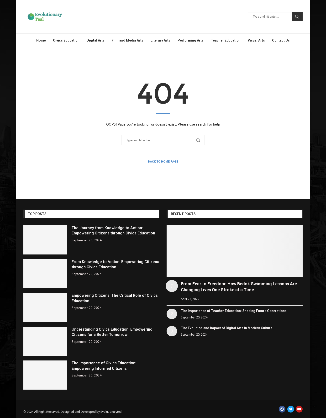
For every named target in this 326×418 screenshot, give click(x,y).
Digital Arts (96, 40)
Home (41, 40)
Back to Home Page (163, 161)
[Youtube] (299, 409)
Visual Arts (256, 40)
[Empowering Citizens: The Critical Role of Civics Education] (45, 307)
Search (297, 16)
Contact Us (281, 40)
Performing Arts (191, 40)
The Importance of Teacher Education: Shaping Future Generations (234, 311)
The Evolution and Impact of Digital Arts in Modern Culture (226, 328)
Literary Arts (160, 40)
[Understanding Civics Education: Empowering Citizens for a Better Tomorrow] (45, 341)
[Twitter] (290, 409)
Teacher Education (226, 40)
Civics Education (66, 40)
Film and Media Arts (127, 40)
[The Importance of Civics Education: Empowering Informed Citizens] (45, 375)
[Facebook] (282, 409)
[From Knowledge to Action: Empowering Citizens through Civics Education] (45, 273)
